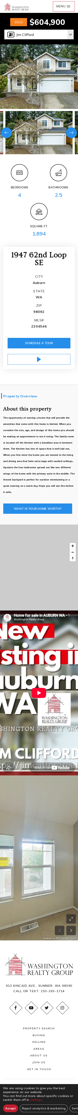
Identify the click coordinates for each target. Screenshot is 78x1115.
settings (36, 1100)
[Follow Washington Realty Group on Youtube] (31, 1007)
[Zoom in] (73, 546)
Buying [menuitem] (39, 1035)
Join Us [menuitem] (39, 1062)
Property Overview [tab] (20, 396)
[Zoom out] (73, 552)
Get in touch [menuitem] (39, 1069)
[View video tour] (39, 359)
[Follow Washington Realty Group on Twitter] (46, 1007)
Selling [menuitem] (39, 1041)
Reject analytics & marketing (44, 1108)
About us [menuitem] (39, 1055)
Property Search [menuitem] (39, 1028)
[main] (39, 470)
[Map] (39, 567)
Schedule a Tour (39, 343)
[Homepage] (16, 6)
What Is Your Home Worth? (38, 509)
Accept (10, 1108)
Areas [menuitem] (38, 1048)
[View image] (39, 132)
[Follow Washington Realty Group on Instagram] (62, 1007)
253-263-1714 (53, 991)
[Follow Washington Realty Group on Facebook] (15, 1007)
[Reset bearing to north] (73, 558)
